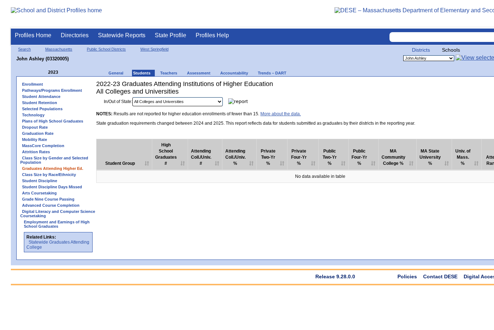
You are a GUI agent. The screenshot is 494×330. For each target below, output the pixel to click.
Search (24, 49)
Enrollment (32, 84)
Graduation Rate (38, 133)
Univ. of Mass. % (462, 157)
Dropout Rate (35, 127)
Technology (33, 115)
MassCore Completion (43, 145)
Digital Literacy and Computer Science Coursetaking (57, 213)
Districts (421, 50)
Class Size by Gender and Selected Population (54, 160)
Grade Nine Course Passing (48, 199)
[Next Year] (68, 72)
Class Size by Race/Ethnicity (49, 174)
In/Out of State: (118, 101)
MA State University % (430, 157)
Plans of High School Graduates (52, 121)
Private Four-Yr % (299, 157)
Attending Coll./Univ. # (201, 157)
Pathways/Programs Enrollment (52, 90)
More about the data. (280, 113)
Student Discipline (39, 181)
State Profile (170, 35)
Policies (407, 276)
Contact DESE (440, 276)
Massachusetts (58, 49)
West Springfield (154, 49)
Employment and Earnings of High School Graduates (57, 224)
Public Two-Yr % (330, 157)
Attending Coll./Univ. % (235, 157)
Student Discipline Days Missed (52, 187)
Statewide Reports (121, 35)
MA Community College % (393, 157)
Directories (75, 35)
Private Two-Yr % (268, 157)
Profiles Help (212, 35)
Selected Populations (42, 109)
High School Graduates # (166, 154)
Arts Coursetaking (39, 193)
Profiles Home (33, 35)
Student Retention (39, 102)
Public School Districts (106, 49)
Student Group (120, 163)
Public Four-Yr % (359, 157)
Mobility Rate (34, 139)
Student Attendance (41, 96)
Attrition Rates (36, 152)
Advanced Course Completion (51, 205)
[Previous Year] (43, 72)
